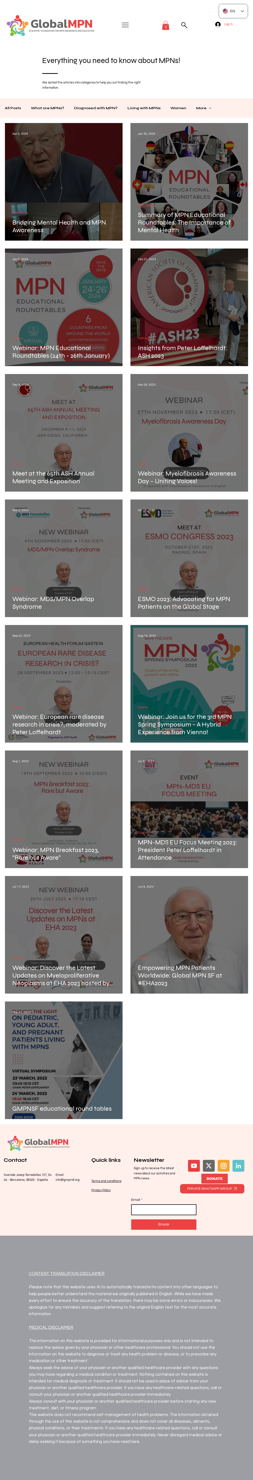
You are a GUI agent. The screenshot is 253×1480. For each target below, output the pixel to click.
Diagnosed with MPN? (96, 108)
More (201, 108)
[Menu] (125, 25)
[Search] (184, 25)
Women (178, 108)
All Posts (13, 108)
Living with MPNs (144, 108)
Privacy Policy (101, 1190)
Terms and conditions (106, 1181)
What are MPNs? (47, 108)
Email (136, 1200)
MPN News (20, 213)
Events (17, 338)
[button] (165, 25)
